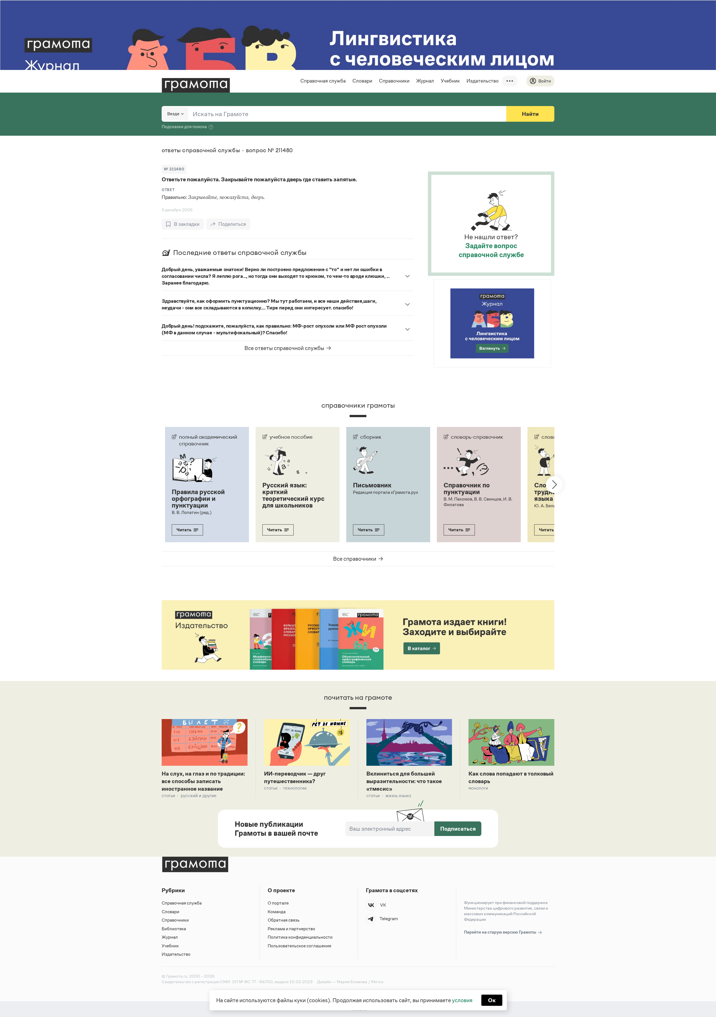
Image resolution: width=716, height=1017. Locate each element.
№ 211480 (174, 169)
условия (462, 1000)
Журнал (425, 81)
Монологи (478, 788)
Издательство (483, 81)
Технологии (295, 788)
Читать (183, 529)
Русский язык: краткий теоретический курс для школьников (293, 495)
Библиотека (174, 928)
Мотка (377, 981)
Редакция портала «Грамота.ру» (385, 492)
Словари (362, 81)
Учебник (450, 81)
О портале (278, 903)
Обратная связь (284, 920)
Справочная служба (323, 81)
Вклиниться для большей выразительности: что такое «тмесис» (404, 781)
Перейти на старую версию (500, 932)
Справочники (394, 81)
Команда (277, 911)
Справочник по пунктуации (467, 488)
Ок (492, 1000)
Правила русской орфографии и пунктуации (198, 498)
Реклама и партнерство (291, 928)
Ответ (168, 190)
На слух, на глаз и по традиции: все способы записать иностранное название (203, 781)
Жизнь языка (398, 795)
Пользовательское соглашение (299, 945)
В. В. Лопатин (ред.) (191, 512)
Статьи (168, 795)
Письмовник (372, 485)
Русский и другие (198, 795)
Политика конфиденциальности (300, 937)
